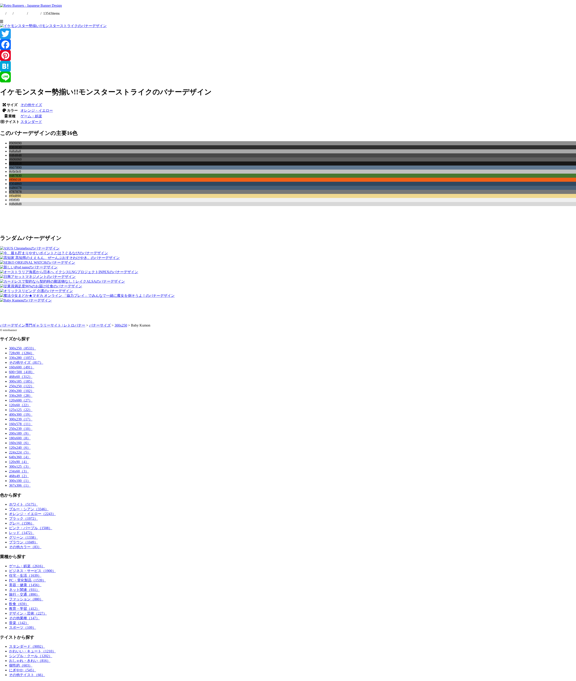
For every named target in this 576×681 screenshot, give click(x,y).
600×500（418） (21, 372)
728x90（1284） (21, 353)
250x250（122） (21, 386)
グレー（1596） (21, 523)
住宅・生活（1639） (25, 575)
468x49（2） (19, 476)
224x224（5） (20, 452)
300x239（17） (20, 419)
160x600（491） (21, 367)
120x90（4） (19, 462)
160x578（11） (20, 424)
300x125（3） (20, 466)
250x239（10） (20, 429)
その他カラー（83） (25, 547)
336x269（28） (20, 395)
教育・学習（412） (24, 609)
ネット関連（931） (24, 590)
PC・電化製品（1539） (27, 580)
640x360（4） (20, 457)
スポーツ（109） (22, 627)
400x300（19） (20, 414)
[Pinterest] (288, 55)
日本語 (34, 13)
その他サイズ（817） (26, 362)
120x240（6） (20, 447)
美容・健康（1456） (25, 585)
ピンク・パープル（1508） (30, 528)
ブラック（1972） (23, 518)
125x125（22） (20, 410)
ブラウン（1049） (23, 542)
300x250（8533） (22, 348)
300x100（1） (20, 481)
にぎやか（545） (22, 670)
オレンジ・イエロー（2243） (32, 514)
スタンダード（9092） (27, 646)
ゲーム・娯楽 (31, 116)
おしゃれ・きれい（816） (29, 661)
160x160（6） (20, 443)
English (20, 13)
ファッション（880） (26, 599)
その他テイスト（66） (27, 675)
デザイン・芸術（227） (28, 613)
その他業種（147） (24, 618)
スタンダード (31, 122)
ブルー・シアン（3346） (29, 509)
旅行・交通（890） (24, 594)
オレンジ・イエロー (36, 110)
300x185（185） (21, 381)
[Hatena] (288, 66)
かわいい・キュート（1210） (32, 651)
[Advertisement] (135, 220)
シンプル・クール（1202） (30, 656)
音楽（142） (19, 623)
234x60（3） (19, 471)
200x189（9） (20, 433)
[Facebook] (288, 44)
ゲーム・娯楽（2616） (27, 566)
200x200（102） (21, 391)
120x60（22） (20, 405)
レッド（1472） (21, 533)
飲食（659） (19, 604)
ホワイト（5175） (23, 504)
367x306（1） (20, 485)
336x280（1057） (22, 358)
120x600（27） (20, 400)
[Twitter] (288, 33)
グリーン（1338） (23, 537)
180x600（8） (20, 438)
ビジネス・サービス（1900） (32, 571)
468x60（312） (20, 377)
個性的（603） (20, 665)
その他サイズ (31, 105)
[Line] (288, 77)
